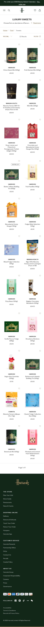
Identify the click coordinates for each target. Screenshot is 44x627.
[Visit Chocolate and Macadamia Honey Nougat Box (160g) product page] (32, 119)
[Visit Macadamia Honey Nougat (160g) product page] (11, 198)
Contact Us (7, 586)
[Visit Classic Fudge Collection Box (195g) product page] (32, 388)
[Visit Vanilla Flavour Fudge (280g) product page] (11, 313)
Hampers (6, 561)
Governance (7, 617)
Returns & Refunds (9, 551)
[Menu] (4, 10)
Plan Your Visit (8, 526)
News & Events (8, 537)
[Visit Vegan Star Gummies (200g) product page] (11, 351)
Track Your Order (9, 554)
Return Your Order (9, 558)
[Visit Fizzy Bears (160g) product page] (11, 275)
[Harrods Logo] (22, 513)
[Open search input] (9, 10)
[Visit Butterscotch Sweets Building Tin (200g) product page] (32, 351)
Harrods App (7, 565)
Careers (6, 610)
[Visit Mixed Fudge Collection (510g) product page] (11, 236)
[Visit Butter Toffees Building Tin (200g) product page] (11, 161)
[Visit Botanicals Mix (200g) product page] (11, 426)
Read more (37, 23)
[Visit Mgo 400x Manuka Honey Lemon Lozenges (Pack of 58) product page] (32, 236)
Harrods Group (8, 603)
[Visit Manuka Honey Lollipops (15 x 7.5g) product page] (11, 388)
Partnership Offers (9, 579)
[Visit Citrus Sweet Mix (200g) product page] (11, 44)
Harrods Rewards (9, 575)
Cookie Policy (7, 593)
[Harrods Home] (22, 10)
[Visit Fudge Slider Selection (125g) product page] (32, 198)
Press (5, 614)
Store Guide (7, 530)
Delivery (6, 547)
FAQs (5, 582)
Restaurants (7, 533)
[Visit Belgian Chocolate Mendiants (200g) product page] (32, 275)
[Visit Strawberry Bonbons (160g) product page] (32, 313)
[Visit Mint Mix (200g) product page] (32, 80)
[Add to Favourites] (19, 44)
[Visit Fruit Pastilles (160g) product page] (32, 161)
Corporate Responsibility (11, 607)
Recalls (5, 589)
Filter (36, 36)
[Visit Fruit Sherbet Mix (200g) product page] (32, 44)
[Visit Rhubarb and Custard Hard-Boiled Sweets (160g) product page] (32, 426)
